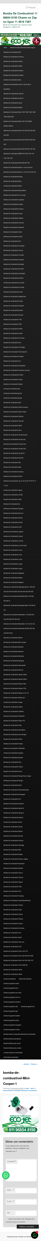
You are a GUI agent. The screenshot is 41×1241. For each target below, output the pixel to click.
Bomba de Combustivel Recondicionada (16, 790)
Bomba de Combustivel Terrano (13, 877)
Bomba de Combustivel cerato (13, 236)
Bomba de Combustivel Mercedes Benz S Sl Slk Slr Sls (19, 607)
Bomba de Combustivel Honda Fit (14, 453)
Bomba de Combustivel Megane (14, 582)
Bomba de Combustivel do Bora (13, 278)
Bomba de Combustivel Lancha (13, 541)
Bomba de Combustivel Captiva (13, 218)
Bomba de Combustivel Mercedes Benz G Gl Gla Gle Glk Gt (19, 598)
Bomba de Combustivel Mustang (14, 661)
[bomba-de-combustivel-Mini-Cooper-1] (20, 1114)
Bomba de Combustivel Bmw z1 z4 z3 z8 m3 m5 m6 (20, 172)
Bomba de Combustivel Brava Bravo (15, 190)
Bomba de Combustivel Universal (14, 928)
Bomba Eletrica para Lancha (12, 1048)
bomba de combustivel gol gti (13, 398)
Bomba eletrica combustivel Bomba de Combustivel (20, 1034)
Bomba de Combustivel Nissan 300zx (15, 679)
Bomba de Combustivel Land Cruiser (15, 545)
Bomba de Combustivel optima (13, 707)
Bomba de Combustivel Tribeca (13, 919)
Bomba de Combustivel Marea (13, 578)
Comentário (11, 1161)
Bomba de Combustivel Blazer (13, 107)
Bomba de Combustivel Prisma (13, 767)
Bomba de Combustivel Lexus (13, 550)
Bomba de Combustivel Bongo (13, 176)
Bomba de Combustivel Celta (13, 232)
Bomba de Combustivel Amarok (13, 70)
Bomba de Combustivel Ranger (13, 780)
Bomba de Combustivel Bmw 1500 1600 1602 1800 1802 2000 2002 (20, 114)
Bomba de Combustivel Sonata (13, 836)
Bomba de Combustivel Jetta (12, 499)
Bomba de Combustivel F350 (13, 324)
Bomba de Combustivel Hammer (14, 421)
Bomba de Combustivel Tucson (13, 923)
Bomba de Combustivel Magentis (14, 573)
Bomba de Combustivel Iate (12, 462)
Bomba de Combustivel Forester (14, 356)
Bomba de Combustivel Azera (13, 103)
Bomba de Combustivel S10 (12, 799)
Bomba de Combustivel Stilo (12, 850)
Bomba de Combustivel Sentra (13, 827)
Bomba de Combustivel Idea (12, 467)
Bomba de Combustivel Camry (13, 213)
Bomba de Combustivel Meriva (13, 638)
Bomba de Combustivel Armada (13, 75)
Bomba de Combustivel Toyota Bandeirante (17, 900)
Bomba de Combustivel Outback (14, 711)
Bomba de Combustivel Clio (12, 241)
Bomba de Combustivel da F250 (14, 269)
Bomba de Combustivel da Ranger (14, 273)
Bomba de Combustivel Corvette (14, 255)
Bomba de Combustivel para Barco (14, 730)
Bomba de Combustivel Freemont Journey (17, 370)
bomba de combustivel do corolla (14, 283)
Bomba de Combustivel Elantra (13, 310)
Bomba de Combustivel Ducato (13, 301)
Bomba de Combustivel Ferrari (13, 333)
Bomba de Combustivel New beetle (15, 665)
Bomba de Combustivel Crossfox (14, 259)
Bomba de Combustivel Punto (13, 771)
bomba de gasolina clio (11, 988)
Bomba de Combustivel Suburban (14, 863)
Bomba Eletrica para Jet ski (12, 1043)
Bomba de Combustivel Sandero (14, 804)
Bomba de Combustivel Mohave (13, 647)
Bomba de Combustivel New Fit (13, 670)
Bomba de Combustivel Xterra (13, 969)
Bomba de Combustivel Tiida (13, 886)
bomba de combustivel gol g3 (13, 393)
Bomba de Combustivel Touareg (14, 896)
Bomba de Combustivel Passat (13, 744)
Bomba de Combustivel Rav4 (13, 785)
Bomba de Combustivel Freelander (14, 366)
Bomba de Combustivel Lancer (13, 536)
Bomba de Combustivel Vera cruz (14, 942)
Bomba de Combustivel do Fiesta (14, 287)
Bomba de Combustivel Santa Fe (14, 808)
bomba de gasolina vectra (12, 1029)
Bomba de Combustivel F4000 (13, 329)
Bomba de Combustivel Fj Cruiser (14, 338)
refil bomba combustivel (11, 1057)
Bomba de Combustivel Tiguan (13, 882)
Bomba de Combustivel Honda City (14, 439)
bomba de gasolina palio (11, 1020)
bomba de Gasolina (10, 979)
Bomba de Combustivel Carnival (14, 223)
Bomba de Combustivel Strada (13, 854)
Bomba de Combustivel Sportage (14, 845)
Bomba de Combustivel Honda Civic (15, 444)
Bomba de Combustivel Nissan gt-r (14, 697)
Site (8, 1212)
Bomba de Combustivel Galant (13, 384)
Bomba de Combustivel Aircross (13, 57)
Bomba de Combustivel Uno (12, 933)
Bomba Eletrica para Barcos (12, 1039)
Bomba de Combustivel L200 (13, 527)
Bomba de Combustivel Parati (13, 739)
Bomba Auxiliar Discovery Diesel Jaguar (22, 47)
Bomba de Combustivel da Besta (14, 264)
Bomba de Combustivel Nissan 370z (15, 688)
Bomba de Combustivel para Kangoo (15, 734)
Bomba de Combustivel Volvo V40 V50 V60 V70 (18, 960)
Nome (10, 1190)
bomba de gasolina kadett (12, 1016)
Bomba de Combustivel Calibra (13, 204)
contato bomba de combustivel (13, 1052)
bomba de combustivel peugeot (13, 753)
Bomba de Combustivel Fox (12, 361)
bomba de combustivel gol (12, 389)
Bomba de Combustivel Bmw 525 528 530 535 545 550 (19, 142)
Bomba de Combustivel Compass (14, 246)
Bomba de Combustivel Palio (13, 725)
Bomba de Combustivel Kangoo (13, 508)
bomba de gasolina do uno (12, 997)
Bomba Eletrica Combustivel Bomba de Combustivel (20, 1090)
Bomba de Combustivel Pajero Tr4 (14, 721)
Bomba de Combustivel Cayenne (14, 227)
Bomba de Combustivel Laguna (13, 531)
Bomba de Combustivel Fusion (13, 379)
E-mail (10, 1201)
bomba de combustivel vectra (13, 937)
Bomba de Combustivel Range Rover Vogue (17, 776)
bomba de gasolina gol (11, 1011)
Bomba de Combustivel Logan (13, 564)
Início (5, 47)
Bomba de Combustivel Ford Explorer (15, 352)
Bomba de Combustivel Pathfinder (14, 748)
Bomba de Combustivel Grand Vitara (15, 412)
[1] (34, 1236)
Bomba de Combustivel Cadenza (14, 200)
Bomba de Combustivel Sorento (13, 840)
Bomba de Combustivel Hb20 (13, 425)
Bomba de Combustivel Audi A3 (13, 94)
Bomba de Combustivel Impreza (13, 472)
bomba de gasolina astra (11, 983)
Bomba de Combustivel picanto (13, 757)
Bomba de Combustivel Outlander (14, 716)
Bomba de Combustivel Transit (13, 914)
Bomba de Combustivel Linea (13, 555)
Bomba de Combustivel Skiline (13, 831)
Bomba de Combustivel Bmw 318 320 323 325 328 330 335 (19, 132)
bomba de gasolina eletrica (12, 1002)
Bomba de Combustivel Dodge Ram (15, 296)
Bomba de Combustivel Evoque (13, 315)
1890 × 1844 (29, 1088)
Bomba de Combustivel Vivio (13, 946)
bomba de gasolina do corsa (12, 993)
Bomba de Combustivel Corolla (13, 250)
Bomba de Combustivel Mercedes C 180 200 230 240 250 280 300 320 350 (19, 617)
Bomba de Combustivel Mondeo (14, 651)
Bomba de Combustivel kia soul (13, 513)
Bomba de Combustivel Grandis (13, 416)
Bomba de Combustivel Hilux (13, 430)
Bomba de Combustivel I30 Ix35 (13, 458)
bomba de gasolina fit (27, 1006)
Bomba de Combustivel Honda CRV (15, 449)
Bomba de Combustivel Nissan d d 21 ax (16, 693)
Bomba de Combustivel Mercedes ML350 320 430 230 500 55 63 (19, 630)
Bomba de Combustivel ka (12, 504)
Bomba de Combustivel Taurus (13, 873)
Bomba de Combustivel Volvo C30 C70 (16, 951)
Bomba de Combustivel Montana (14, 656)
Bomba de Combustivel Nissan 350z (15, 684)
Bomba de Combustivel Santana (14, 813)
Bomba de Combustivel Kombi (13, 518)
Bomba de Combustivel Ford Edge (14, 347)
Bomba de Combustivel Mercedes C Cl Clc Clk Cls (19, 624)
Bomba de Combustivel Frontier (13, 375)
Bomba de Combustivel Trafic (13, 910)
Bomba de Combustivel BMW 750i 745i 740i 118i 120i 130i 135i (19, 155)
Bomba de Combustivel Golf (12, 402)
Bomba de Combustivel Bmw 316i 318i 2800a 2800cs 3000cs (18, 123)
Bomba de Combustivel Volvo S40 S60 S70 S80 (18, 956)
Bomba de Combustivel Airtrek (13, 61)
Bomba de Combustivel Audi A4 (13, 98)
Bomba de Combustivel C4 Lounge (14, 195)
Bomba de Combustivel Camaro (13, 209)
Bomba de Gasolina (25, 979)
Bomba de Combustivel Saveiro (13, 817)
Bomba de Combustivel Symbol (13, 868)
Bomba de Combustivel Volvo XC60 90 (16, 965)
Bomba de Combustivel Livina (13, 559)
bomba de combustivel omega (13, 702)
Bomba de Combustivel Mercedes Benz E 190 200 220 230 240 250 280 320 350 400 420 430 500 (19, 589)
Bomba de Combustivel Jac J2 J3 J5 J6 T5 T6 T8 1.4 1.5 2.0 (20, 483)
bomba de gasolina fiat (11, 1006)
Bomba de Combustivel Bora (12, 181)
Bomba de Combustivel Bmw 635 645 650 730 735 (19, 149)
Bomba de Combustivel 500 (12, 52)
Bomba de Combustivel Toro (12, 891)
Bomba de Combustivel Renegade (14, 794)
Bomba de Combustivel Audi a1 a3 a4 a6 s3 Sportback (17, 86)
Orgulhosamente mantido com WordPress (20, 1237)
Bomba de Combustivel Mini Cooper (15, 642)
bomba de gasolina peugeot (12, 1025)
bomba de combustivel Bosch (13, 186)
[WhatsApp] (6, 1175)
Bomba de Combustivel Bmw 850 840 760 (17, 163)
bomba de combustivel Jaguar (13, 490)
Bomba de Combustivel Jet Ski (13, 495)
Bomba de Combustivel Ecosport (14, 306)
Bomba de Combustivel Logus (13, 568)
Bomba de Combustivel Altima (13, 66)
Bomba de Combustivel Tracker (13, 905)
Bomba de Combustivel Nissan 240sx (15, 674)
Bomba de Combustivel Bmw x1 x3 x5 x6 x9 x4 (18, 167)
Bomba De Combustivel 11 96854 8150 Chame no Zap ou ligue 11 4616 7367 (20, 17)
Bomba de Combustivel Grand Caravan (16, 407)
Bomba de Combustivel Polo (12, 762)
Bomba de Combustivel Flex (12, 342)
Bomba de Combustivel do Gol (13, 292)
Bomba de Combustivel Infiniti (13, 476)
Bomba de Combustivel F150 (13, 319)
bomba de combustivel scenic (13, 822)
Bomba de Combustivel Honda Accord (15, 435)
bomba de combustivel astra (12, 80)
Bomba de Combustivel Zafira (13, 974)
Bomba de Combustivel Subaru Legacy (16, 859)
